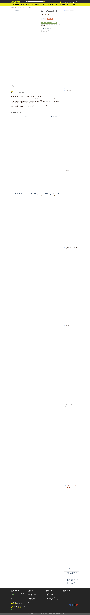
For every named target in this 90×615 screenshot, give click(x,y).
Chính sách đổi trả (31, 593)
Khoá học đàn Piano (49, 593)
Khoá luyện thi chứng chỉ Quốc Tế (52, 599)
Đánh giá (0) (24, 92)
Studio (51, 4)
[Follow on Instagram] (72, 605)
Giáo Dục (69, 4)
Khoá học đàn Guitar (49, 595)
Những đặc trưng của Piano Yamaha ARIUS (72, 573)
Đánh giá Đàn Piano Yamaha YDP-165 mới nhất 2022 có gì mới (72, 569)
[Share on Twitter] (44, 31)
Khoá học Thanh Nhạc (50, 598)
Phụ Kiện (64, 4)
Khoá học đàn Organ (49, 594)
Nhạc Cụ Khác (58, 4)
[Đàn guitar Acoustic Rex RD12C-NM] (43, 154)
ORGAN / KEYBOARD (25, 4)
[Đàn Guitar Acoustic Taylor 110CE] (30, 154)
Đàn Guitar (19, 7)
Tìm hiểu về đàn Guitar (71, 575)
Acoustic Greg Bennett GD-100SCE (54, 194)
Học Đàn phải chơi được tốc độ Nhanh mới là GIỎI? (73, 583)
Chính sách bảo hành (32, 594)
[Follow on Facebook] (70, 605)
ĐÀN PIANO (17, 4)
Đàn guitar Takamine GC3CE (47, 28)
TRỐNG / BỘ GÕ (38, 4)
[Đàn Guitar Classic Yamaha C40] (17, 154)
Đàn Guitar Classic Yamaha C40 (16, 193)
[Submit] (44, 1)
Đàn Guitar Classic (27, 7)
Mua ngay (50, 18)
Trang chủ (13, 7)
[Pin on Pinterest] (48, 31)
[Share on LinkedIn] (50, 31)
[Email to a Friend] (46, 31)
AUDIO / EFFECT (45, 4)
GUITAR (31, 4)
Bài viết (74, 4)
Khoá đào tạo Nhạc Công (50, 597)
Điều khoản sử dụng (32, 598)
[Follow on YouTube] (77, 605)
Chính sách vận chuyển (32, 595)
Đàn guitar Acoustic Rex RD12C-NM (42, 194)
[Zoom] (13, 86)
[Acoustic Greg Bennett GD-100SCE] (56, 154)
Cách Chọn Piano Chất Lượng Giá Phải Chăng (72, 580)
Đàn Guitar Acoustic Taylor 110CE (30, 193)
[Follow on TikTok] (75, 605)
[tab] (12, 92)
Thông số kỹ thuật (17, 92)
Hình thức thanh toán (32, 599)
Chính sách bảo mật (32, 597)
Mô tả (12, 92)
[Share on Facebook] (42, 31)
